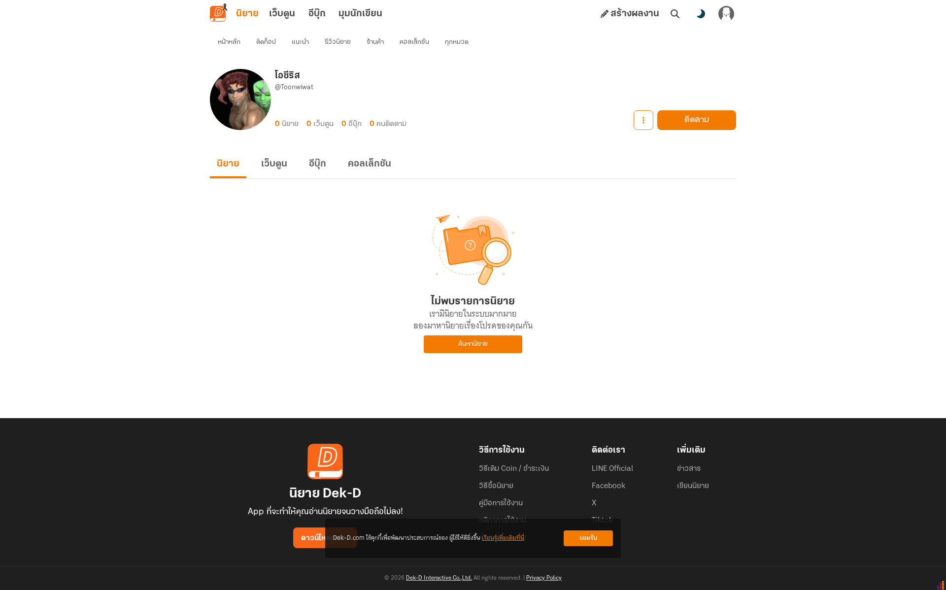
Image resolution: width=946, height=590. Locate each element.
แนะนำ (300, 42)
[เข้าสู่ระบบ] (726, 14)
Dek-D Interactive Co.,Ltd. (439, 578)
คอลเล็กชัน (414, 42)
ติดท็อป (266, 42)
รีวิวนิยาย (338, 42)
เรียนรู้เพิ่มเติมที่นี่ (503, 538)
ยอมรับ (588, 538)
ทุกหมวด (457, 42)
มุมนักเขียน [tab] (360, 14)
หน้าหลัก (229, 42)
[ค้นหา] (675, 14)
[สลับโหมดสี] (700, 14)
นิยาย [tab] (247, 14)
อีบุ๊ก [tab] (317, 14)
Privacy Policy (544, 578)
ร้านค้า (375, 42)
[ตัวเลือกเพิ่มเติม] (643, 120)
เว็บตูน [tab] (282, 14)
